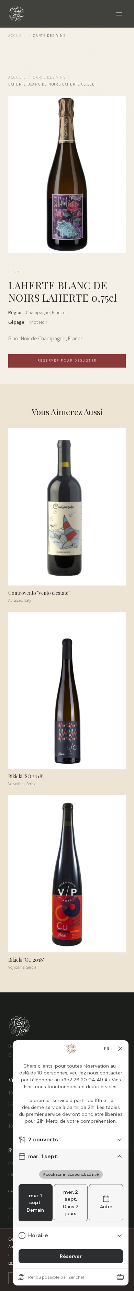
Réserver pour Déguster (67, 360)
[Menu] (119, 14)
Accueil (17, 35)
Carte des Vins (49, 77)
